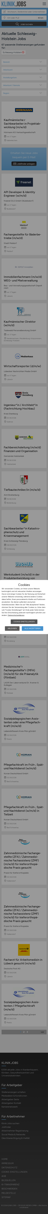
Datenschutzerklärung (16, 615)
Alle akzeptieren (32, 628)
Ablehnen (12, 628)
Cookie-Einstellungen (24, 622)
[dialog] (24, 607)
